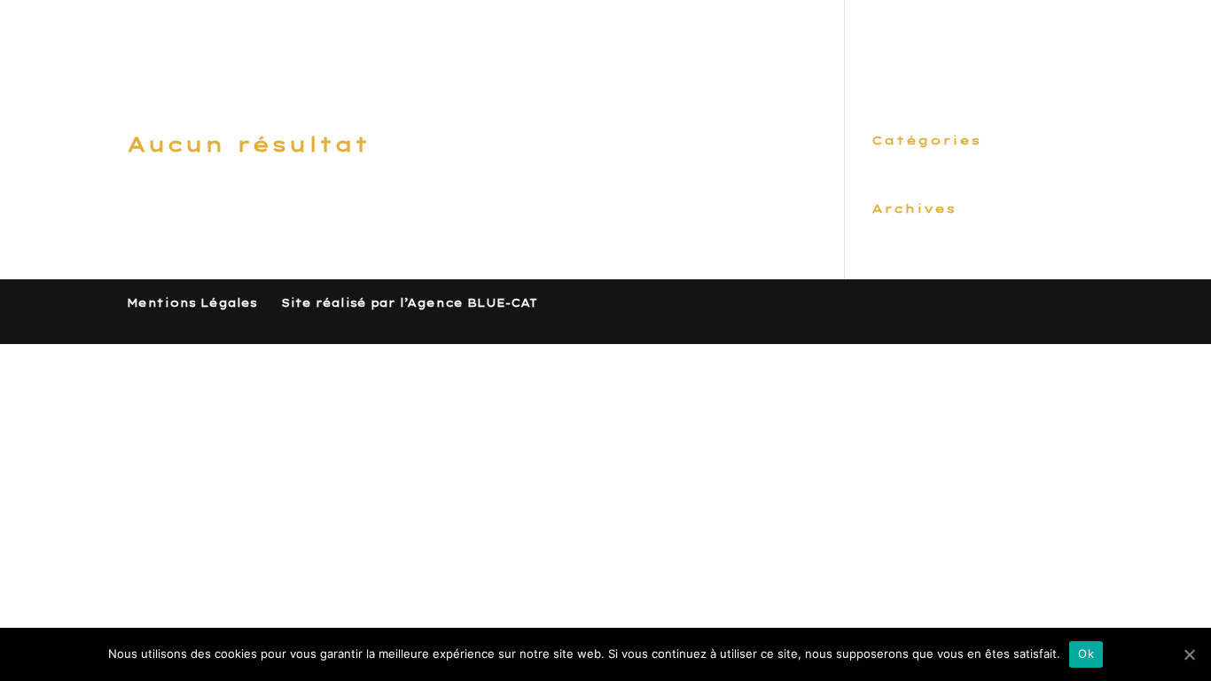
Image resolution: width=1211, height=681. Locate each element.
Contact (1045, 42)
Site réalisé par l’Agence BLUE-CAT (409, 302)
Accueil (619, 42)
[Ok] (1189, 654)
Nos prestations (758, 42)
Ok (1086, 653)
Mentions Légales (192, 302)
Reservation (921, 42)
